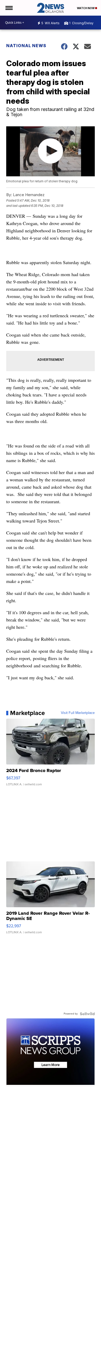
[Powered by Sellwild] (87, 1014)
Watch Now (86, 8)
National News (26, 45)
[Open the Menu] (8, 7)
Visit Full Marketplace (78, 713)
